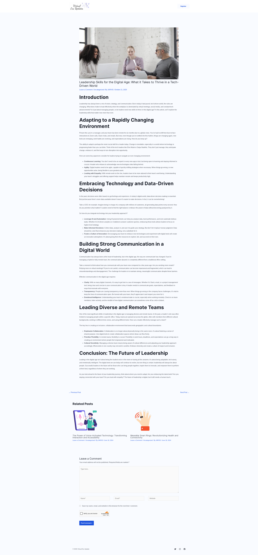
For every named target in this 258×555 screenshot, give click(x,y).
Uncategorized (99, 90)
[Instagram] (180, 549)
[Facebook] (184, 549)
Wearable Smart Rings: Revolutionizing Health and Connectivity (154, 436)
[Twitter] (175, 549)
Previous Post (75, 392)
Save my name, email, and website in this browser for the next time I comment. (110, 506)
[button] (183, 6)
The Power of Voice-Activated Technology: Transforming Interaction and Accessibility (100, 436)
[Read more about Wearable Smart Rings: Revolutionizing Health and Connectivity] (143, 420)
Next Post (184, 392)
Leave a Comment (85, 90)
